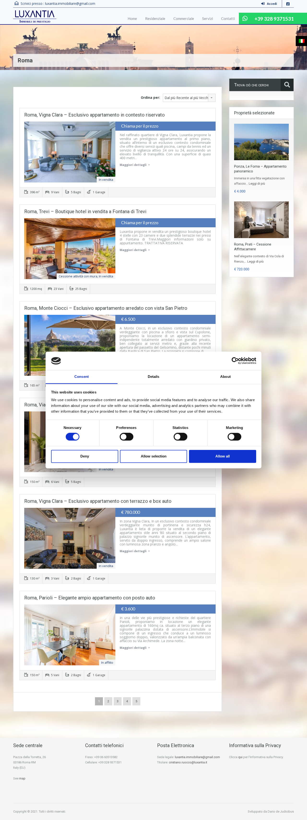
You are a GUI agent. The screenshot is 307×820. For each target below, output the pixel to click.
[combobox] (189, 98)
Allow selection (153, 456)
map (22, 778)
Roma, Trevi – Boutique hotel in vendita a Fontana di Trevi (85, 211)
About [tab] (225, 377)
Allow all (222, 456)
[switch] (126, 437)
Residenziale (155, 18)
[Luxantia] (34, 14)
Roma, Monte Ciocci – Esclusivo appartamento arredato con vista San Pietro (105, 308)
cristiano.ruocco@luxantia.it (188, 762)
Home (132, 18)
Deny (84, 456)
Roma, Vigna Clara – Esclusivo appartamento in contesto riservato (94, 115)
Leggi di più (257, 183)
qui (240, 757)
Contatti (228, 18)
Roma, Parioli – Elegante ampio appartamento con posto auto (89, 598)
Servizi (207, 18)
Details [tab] (153, 377)
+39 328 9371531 (274, 19)
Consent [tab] (81, 377)
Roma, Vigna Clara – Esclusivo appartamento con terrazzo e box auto (97, 501)
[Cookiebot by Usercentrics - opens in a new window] (235, 360)
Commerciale (183, 18)
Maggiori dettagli (133, 165)
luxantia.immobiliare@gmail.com (70, 3)
